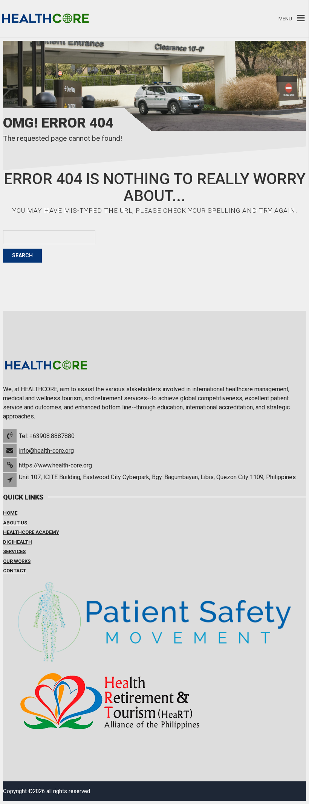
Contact (14, 570)
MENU (285, 19)
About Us (15, 523)
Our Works (17, 561)
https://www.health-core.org (55, 465)
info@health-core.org (46, 450)
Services (14, 551)
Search (22, 255)
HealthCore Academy (31, 532)
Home (10, 513)
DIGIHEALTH (17, 542)
